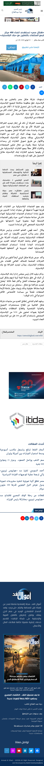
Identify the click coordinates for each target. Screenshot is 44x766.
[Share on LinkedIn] (15, 87)
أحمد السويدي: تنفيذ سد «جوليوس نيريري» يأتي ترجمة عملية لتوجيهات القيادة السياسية (22, 473)
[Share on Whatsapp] (10, 87)
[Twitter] (31, 750)
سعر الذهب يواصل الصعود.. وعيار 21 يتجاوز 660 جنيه (22, 462)
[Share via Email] (41, 92)
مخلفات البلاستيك (37, 344)
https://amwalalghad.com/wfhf (30, 336)
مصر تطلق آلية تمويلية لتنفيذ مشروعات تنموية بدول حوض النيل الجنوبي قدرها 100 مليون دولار (22, 485)
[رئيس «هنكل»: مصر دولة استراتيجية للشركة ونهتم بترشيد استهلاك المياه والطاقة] (36, 194)
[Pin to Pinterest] (21, 87)
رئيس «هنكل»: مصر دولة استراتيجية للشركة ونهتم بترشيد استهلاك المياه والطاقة (15, 194)
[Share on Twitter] (27, 87)
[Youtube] (19, 750)
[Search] (2, 11)
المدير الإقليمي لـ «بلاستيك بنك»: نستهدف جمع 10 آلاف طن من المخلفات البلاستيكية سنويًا (15, 183)
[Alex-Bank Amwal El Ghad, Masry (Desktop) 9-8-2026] (22, 3)
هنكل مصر (25, 344)
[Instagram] (12, 750)
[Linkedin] (25, 750)
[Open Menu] (42, 11)
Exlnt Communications (34, 763)
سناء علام (37, 40)
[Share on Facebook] (32, 87)
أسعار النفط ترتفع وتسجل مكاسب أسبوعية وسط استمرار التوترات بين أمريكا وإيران (22, 452)
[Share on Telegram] (4, 87)
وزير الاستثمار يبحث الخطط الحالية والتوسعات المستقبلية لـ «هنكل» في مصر (15, 172)
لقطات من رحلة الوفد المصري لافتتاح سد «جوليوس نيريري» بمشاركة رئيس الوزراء (22, 497)
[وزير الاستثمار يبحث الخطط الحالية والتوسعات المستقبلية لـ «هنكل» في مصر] (36, 172)
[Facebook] (37, 750)
